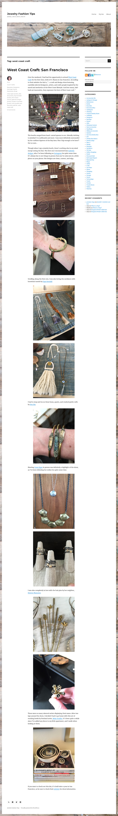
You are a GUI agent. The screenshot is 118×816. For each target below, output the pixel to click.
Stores (88, 177)
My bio (101, 14)
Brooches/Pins (90, 108)
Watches (89, 189)
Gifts (87, 123)
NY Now (88, 150)
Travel (88, 181)
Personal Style (90, 156)
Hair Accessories (91, 127)
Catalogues (89, 110)
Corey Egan (38, 467)
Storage (88, 175)
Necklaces (10, 91)
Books (88, 104)
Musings (89, 146)
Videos (88, 187)
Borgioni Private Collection (99, 210)
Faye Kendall (47, 281)
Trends (88, 183)
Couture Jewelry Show (92, 113)
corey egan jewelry (12, 93)
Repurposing (90, 160)
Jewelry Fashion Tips (21, 13)
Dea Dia (32, 404)
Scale (88, 165)
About (108, 14)
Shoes (88, 169)
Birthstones (89, 102)
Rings (15, 91)
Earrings (9, 89)
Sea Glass (89, 167)
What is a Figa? (95, 206)
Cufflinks (89, 115)
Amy (8, 82)
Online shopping (91, 152)
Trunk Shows (90, 185)
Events (15, 89)
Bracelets (10, 87)
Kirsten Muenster (34, 593)
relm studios (15, 103)
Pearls (88, 154)
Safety (88, 164)
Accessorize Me (91, 98)
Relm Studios (57, 718)
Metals (88, 144)
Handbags (89, 129)
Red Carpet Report (91, 158)
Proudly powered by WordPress (30, 808)
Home (94, 14)
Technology (89, 179)
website (56, 789)
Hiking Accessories (92, 131)
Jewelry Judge (90, 140)
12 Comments (11, 110)
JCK (87, 137)
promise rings (90, 202)
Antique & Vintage (91, 100)
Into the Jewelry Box (92, 135)
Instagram (58, 153)
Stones (88, 173)
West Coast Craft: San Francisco (37, 70)
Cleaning (89, 111)
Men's (88, 142)
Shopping (89, 171)
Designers (16, 87)
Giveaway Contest (91, 125)
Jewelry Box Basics (91, 138)
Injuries (88, 133)
